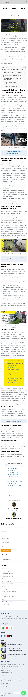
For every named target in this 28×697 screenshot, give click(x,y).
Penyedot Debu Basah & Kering (9, 591)
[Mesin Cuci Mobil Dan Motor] (18, 16)
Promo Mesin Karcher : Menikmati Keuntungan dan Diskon (14, 76)
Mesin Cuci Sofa (17, 421)
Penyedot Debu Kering (7, 594)
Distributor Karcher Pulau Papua (11, 86)
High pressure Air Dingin (7, 573)
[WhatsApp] (23, 693)
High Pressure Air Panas (7, 576)
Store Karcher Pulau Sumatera (10, 82)
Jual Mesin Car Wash (7, 79)
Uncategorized (5, 604)
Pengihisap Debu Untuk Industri (9, 589)
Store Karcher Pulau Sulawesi (10, 85)
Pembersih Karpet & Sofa (7, 583)
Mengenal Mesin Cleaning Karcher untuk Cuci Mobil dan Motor (12, 70)
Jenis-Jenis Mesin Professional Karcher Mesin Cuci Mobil (14, 73)
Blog (10, 5)
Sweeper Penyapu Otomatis (8, 601)
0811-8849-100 (17, 378)
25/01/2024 (11, 11)
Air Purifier (4, 568)
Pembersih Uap (5, 586)
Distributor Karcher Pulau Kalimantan (12, 83)
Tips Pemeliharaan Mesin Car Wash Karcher (12, 78)
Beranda (7, 5)
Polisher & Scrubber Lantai (8, 596)
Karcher (17, 11)
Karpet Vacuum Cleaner (7, 581)
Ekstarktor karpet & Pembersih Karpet (10, 571)
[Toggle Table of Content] (24, 67)
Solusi (3, 599)
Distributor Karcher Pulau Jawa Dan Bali (12, 81)
